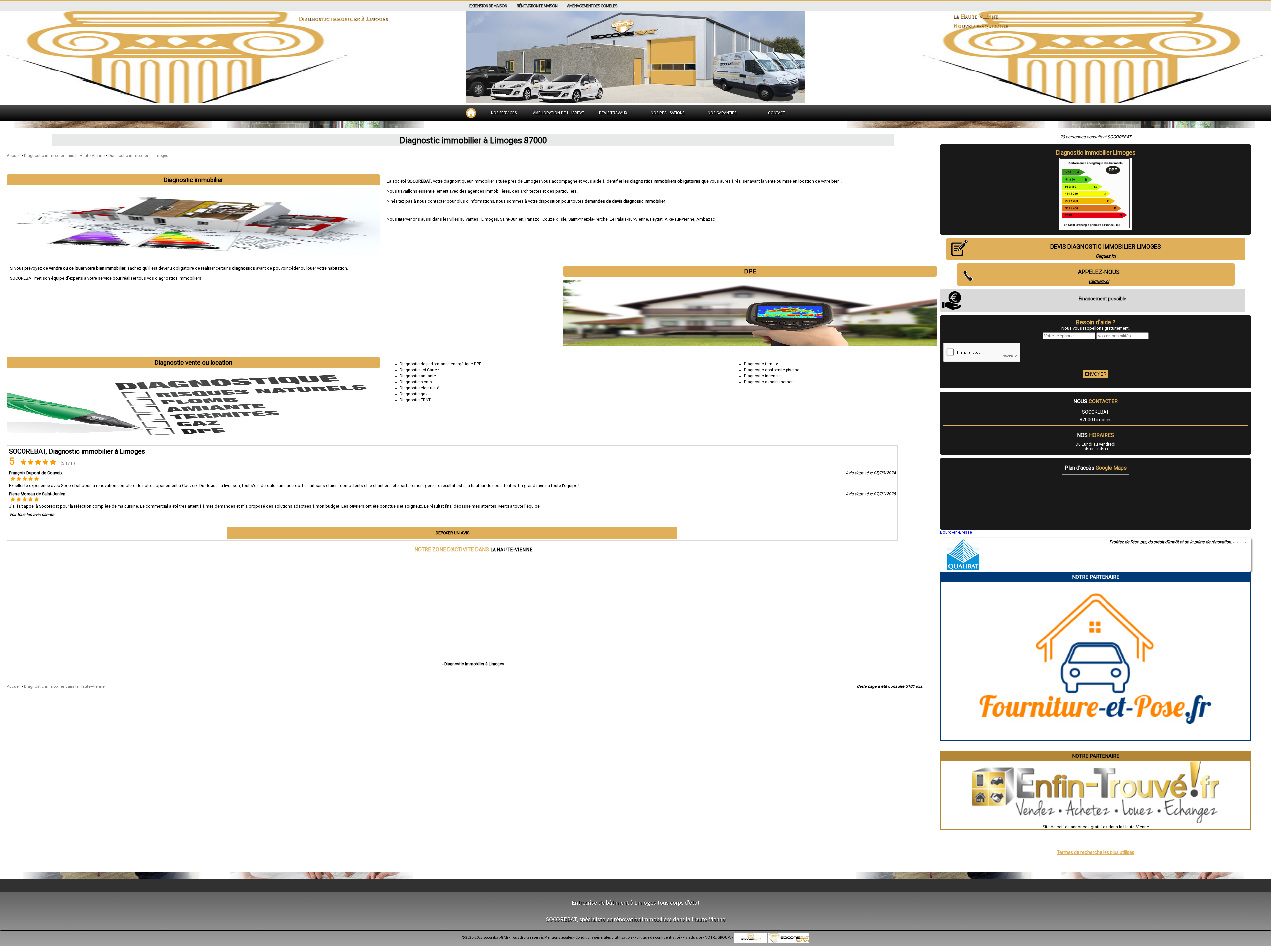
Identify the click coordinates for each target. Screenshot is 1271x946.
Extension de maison (488, 6)
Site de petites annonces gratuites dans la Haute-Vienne (1096, 826)
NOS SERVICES (504, 113)
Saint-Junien (511, 219)
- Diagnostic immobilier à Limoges (473, 664)
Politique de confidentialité (657, 937)
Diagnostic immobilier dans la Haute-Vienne (65, 155)
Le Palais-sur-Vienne (629, 219)
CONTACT (776, 113)
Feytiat (656, 219)
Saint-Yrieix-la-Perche (588, 219)
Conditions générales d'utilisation (603, 937)
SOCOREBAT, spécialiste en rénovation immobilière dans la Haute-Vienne (635, 919)
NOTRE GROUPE (718, 937)
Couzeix (550, 219)
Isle (563, 219)
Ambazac (705, 219)
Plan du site (692, 937)
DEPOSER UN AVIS (452, 532)
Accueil (14, 155)
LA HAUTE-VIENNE (511, 549)
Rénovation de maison (537, 6)
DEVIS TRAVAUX (613, 113)
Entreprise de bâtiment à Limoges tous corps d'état (636, 902)
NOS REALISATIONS (667, 113)
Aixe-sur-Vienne (679, 219)
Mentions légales (558, 937)
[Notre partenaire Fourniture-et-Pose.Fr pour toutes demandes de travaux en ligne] (1096, 737)
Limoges (489, 219)
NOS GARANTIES (722, 113)
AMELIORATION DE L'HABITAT (558, 113)
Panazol (533, 219)
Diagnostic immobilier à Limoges (138, 155)
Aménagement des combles (592, 6)
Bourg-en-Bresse (956, 532)
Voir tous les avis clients (31, 514)
